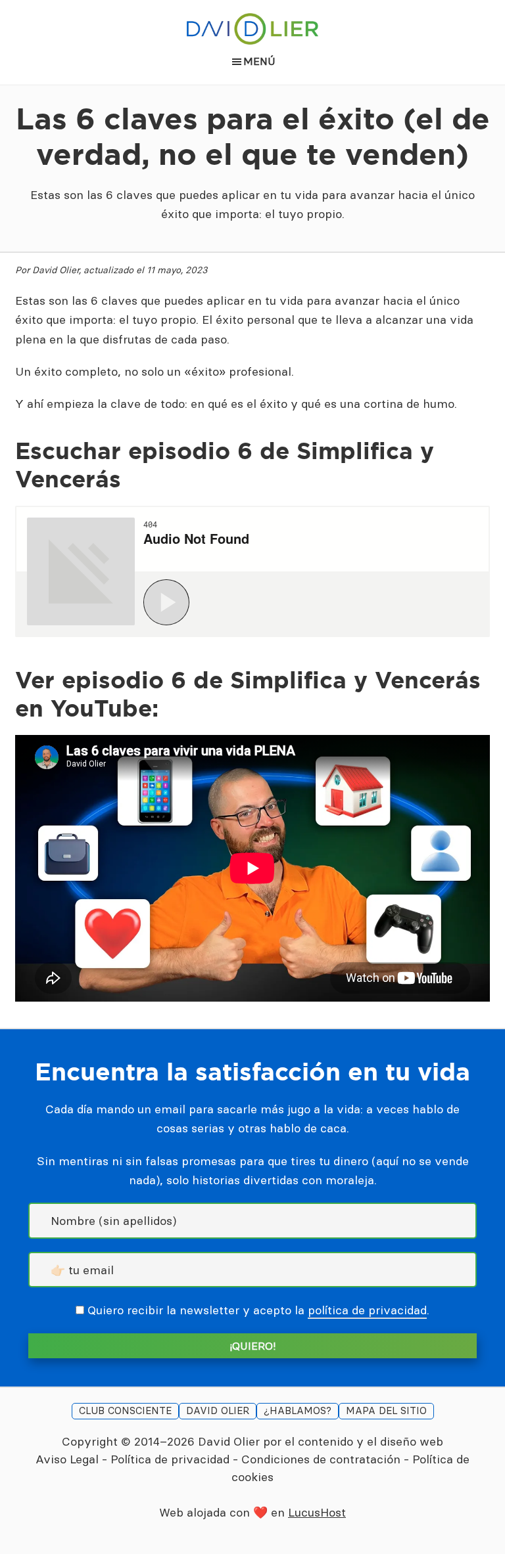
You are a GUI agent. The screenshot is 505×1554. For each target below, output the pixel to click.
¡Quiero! (252, 1345)
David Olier (229, 1441)
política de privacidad (367, 1310)
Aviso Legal (67, 1459)
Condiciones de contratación (320, 1459)
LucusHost (317, 1512)
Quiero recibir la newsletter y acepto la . (258, 1310)
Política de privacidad (169, 1459)
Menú (259, 61)
